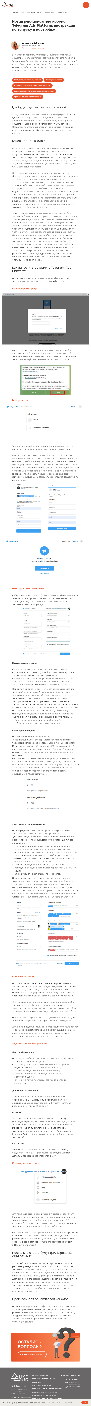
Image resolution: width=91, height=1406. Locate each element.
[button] (32, 1354)
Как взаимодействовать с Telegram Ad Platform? (32, 85)
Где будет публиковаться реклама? (27, 80)
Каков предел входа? (54, 80)
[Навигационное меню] (86, 5)
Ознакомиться (34, 1403)
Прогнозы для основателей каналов (27, 97)
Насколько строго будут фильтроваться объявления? (34, 91)
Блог (22, 12)
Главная (15, 12)
